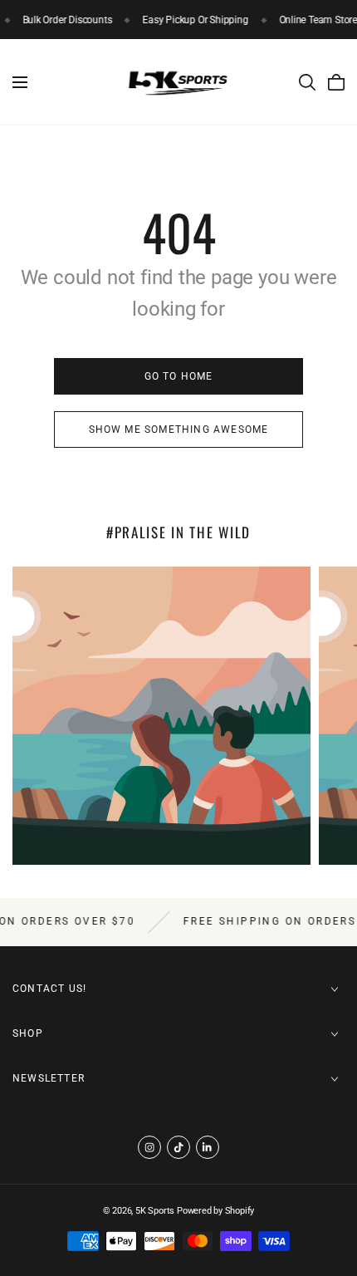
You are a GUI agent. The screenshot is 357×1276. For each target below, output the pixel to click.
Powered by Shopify (215, 1210)
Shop (27, 1033)
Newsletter (48, 1078)
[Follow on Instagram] (149, 1147)
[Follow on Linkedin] (207, 1147)
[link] (178, 376)
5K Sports (154, 1210)
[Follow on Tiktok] (178, 1147)
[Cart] (336, 82)
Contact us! (49, 988)
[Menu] (19, 82)
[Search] (307, 82)
